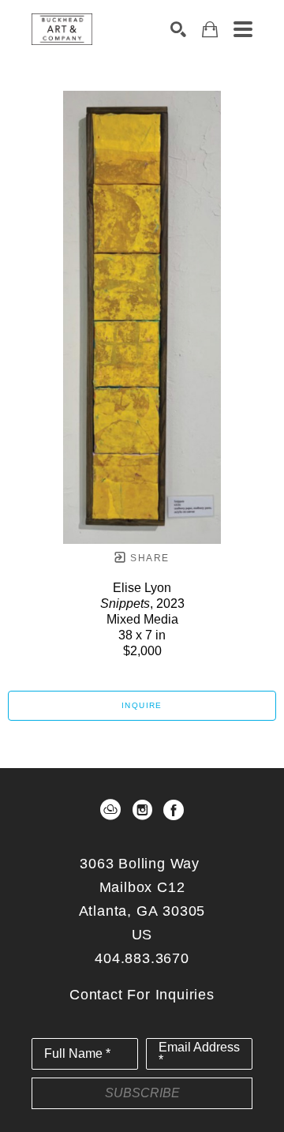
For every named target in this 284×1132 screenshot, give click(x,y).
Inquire (142, 705)
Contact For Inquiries (142, 995)
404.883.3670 (142, 958)
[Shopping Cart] (210, 30)
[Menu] (243, 29)
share (148, 558)
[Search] (178, 29)
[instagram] (142, 810)
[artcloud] (110, 810)
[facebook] (173, 810)
